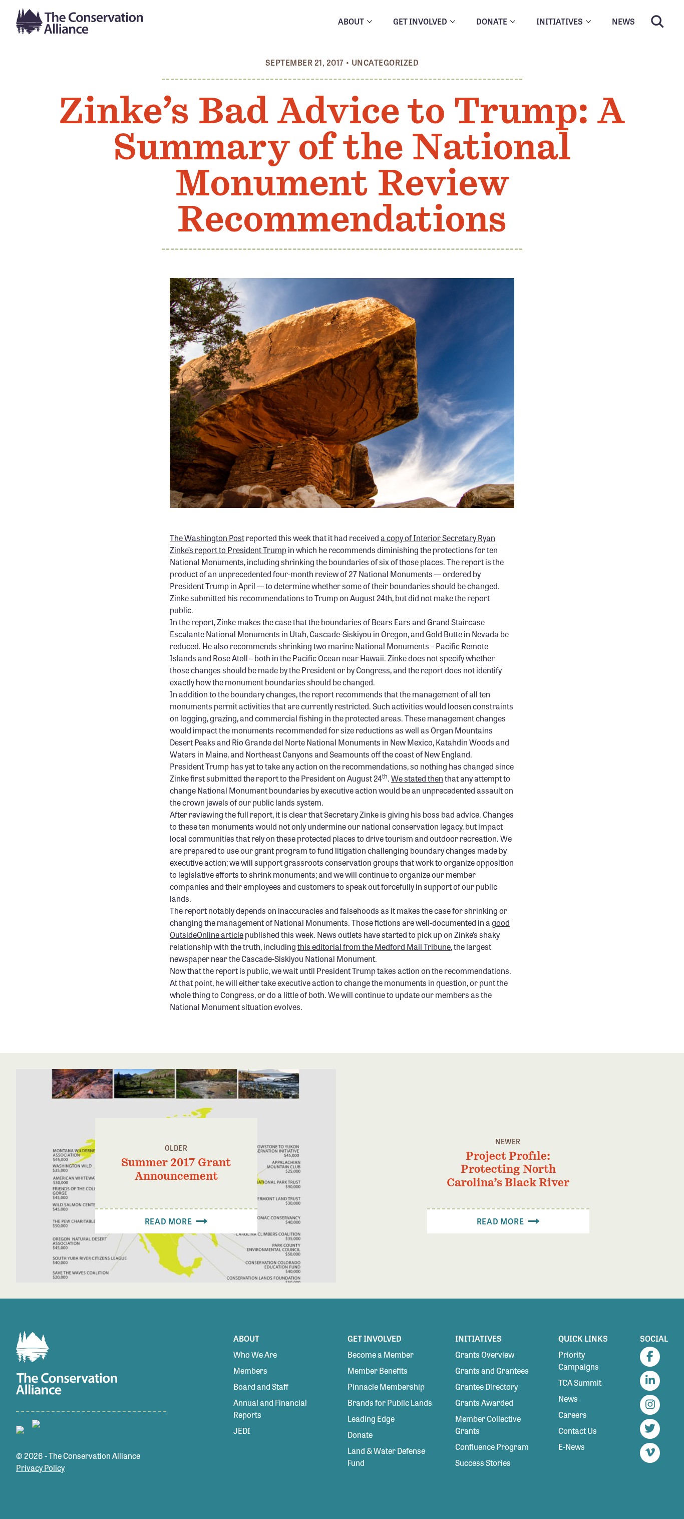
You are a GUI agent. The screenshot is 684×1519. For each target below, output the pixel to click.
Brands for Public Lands (390, 1402)
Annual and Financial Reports (270, 1408)
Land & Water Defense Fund (386, 1456)
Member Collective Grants (488, 1424)
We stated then (417, 778)
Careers (572, 1414)
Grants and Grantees (492, 1370)
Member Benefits (378, 1370)
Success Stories (483, 1462)
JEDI (241, 1430)
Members (250, 1370)
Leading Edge (371, 1418)
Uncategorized (385, 62)
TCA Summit (579, 1382)
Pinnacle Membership (386, 1386)
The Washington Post (207, 538)
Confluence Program (492, 1446)
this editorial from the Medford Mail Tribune (374, 946)
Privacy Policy (40, 1467)
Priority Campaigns (578, 1360)
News (568, 1398)
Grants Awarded (484, 1402)
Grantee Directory (486, 1386)
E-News (571, 1446)
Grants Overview (484, 1354)
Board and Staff (260, 1386)
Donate (360, 1434)
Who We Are (255, 1354)
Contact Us (577, 1430)
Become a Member (381, 1354)
